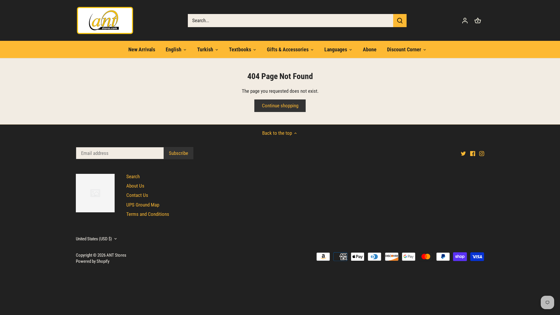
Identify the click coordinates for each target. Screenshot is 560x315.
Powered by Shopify (92, 261)
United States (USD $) (94, 239)
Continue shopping (280, 105)
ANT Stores (116, 255)
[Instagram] (481, 153)
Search (133, 176)
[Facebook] (472, 153)
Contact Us (137, 195)
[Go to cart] (477, 21)
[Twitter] (463, 153)
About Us (135, 186)
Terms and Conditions (147, 214)
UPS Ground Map (142, 205)
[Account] (465, 21)
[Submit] (400, 20)
